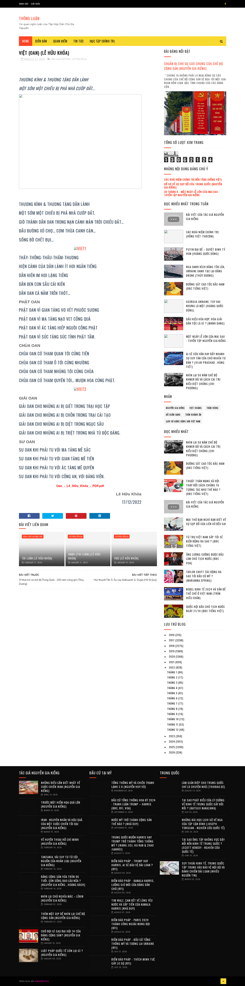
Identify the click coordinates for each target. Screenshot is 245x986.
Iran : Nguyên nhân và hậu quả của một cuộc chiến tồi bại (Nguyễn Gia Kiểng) (61, 824)
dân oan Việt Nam (61, 59)
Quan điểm (60, 41)
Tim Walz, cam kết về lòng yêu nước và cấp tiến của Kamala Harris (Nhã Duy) (132, 904)
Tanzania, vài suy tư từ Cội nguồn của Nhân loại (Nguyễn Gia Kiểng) (61, 861)
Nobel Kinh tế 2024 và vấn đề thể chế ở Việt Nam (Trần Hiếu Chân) (206, 593)
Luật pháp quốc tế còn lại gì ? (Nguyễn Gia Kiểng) (62, 952)
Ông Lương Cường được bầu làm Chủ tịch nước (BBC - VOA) (205, 558)
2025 (172, 747)
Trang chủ (23, 3)
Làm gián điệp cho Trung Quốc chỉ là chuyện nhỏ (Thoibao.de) (203, 784)
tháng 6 (172, 698)
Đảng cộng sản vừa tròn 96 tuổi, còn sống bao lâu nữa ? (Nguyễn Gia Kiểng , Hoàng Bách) (63, 880)
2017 (172, 640)
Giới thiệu (35, 3)
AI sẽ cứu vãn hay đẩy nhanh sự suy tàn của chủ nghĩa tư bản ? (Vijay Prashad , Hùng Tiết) (206, 360)
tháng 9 (172, 714)
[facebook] (225, 4)
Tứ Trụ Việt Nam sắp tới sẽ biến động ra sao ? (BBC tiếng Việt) (204, 541)
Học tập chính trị (102, 41)
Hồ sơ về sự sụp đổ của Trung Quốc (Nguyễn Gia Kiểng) (193, 185)
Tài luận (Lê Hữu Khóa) (37, 558)
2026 (172, 752)
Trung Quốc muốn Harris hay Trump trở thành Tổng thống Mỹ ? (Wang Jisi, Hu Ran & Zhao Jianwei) (132, 843)
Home (25, 41)
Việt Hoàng (195, 407)
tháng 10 (173, 719)
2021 (172, 662)
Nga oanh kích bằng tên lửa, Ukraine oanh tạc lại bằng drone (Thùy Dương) (205, 271)
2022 (172, 667)
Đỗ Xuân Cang (173, 414)
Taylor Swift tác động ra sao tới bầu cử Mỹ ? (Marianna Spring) (203, 576)
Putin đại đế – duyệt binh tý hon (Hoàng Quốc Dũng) (205, 251)
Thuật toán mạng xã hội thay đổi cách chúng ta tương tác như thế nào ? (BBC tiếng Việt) (203, 487)
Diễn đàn (41, 41)
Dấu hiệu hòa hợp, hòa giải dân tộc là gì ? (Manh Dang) (205, 321)
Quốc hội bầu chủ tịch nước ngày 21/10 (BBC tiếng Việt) (205, 608)
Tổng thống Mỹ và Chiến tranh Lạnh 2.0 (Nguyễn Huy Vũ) (132, 784)
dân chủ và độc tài (32, 536)
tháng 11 (173, 724)
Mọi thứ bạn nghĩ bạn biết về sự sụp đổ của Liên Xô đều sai (206, 521)
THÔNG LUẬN (29, 18)
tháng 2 (172, 677)
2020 (172, 656)
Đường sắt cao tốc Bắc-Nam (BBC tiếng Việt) (205, 286)
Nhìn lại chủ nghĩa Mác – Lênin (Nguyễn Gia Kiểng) (62, 898)
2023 (172, 736)
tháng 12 (173, 729)
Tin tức (78, 41)
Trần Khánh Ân (193, 414)
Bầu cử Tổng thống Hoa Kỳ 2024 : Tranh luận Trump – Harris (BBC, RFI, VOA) (133, 804)
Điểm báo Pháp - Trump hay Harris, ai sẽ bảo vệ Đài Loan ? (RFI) (132, 865)
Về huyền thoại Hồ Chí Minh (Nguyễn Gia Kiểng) (60, 841)
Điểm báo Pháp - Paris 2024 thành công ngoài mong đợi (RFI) (130, 924)
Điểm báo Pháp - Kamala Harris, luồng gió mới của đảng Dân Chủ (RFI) (132, 884)
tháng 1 (172, 672)
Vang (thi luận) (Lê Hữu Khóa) (84, 556)
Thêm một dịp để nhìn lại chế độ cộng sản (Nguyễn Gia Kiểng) (63, 916)
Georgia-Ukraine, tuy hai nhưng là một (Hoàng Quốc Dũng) (204, 305)
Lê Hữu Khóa (79, 59)
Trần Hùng (212, 407)
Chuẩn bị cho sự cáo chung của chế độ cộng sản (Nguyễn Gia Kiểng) (193, 66)
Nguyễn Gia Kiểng (175, 407)
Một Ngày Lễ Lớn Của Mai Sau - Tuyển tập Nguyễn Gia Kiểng (206, 338)
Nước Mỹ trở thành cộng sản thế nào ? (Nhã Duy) (131, 822)
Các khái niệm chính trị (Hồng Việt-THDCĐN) (202, 234)
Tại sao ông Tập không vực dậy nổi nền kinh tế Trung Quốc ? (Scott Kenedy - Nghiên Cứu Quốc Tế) (203, 845)
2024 (172, 741)
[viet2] (80, 389)
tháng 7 (172, 703)
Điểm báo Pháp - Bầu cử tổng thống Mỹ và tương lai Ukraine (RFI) (132, 943)
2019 (172, 651)
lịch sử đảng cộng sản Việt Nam (183, 421)
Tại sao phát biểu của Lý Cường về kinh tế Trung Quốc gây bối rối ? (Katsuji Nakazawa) (203, 804)
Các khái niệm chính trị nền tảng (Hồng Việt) (193, 179)
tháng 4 (172, 688)
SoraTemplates (42, 981)
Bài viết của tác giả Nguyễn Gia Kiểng (205, 216)
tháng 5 (172, 693)
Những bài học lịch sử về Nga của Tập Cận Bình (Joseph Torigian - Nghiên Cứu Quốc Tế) (203, 824)
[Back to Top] (223, 981)
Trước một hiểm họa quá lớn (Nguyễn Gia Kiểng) (60, 804)
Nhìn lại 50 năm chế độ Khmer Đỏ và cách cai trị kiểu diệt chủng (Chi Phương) (203, 381)
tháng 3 (172, 682)
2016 (172, 635)
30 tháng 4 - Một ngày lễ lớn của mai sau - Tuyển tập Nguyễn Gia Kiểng (192, 193)
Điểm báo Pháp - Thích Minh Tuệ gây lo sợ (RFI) (133, 961)
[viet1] (80, 248)
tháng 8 (172, 709)
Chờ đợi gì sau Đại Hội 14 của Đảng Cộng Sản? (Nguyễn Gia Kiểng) (61, 935)
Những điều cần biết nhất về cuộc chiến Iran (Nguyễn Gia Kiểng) (60, 786)
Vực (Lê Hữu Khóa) (126, 558)
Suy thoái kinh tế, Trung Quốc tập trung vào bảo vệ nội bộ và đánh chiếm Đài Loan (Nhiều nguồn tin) (203, 869)
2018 (172, 646)
